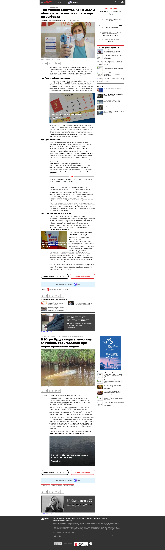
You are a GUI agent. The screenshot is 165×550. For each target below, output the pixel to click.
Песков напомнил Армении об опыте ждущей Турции (113, 112)
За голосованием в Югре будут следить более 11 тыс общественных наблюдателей (56, 309)
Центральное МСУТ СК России (49, 386)
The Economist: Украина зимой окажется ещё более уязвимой (111, 101)
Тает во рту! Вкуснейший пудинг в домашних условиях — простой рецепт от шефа (113, 393)
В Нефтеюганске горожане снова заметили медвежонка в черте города (110, 13)
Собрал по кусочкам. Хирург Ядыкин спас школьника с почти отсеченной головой (114, 80)
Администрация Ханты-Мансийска (50, 59)
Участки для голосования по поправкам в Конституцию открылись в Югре (70, 113)
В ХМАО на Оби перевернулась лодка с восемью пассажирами (69, 456)
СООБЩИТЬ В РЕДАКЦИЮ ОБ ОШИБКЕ (62, 520)
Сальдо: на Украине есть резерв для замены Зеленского (113, 95)
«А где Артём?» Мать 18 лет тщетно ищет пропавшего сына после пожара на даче (113, 57)
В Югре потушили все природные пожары (110, 40)
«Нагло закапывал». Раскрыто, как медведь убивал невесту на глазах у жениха (113, 63)
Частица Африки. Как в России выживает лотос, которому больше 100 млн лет (113, 398)
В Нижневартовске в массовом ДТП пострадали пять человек (110, 26)
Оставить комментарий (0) (82, 276)
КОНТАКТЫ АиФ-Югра (58, 518)
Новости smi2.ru (46, 331)
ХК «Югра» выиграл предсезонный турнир (110, 19)
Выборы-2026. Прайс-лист (101, 518)
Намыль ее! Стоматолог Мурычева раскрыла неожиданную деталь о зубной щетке (113, 376)
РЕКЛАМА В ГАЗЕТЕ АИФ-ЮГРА (84, 518)
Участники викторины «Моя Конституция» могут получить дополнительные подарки (83, 303)
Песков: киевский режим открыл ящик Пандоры (112, 89)
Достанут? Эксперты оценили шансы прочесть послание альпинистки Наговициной (114, 74)
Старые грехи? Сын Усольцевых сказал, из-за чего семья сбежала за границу (113, 68)
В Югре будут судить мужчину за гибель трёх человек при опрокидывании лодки (110, 33)
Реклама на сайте (70, 518)
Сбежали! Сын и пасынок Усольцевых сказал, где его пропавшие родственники (114, 404)
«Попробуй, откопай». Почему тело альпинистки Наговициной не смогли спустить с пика (113, 51)
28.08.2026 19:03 (45, 336)
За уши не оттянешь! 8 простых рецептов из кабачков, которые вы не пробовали (114, 387)
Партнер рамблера (68, 543)
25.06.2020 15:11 (45, 7)
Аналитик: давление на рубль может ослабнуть (113, 106)
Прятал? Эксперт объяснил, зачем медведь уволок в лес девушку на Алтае (113, 381)
